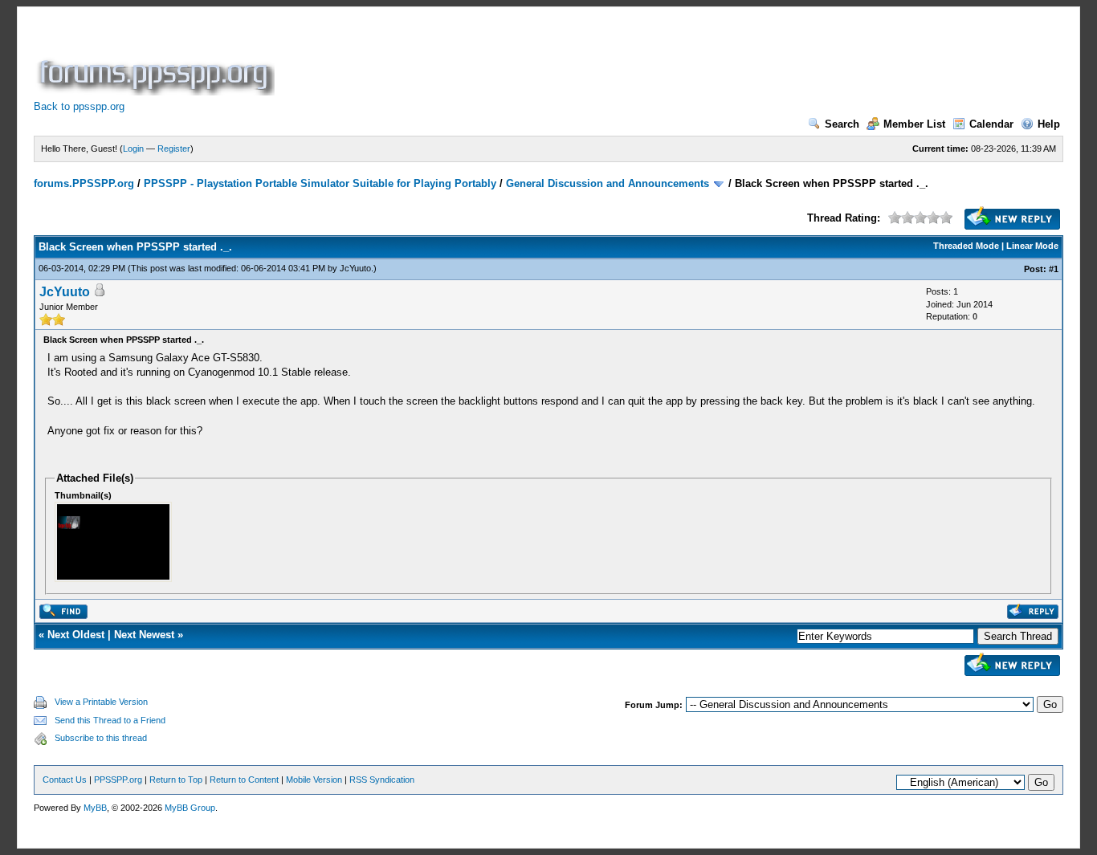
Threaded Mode (966, 245)
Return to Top (175, 779)
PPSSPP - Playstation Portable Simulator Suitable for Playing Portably (320, 183)
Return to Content (244, 779)
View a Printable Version (101, 701)
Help (1049, 124)
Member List (914, 124)
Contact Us (65, 779)
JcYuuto (355, 268)
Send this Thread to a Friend (110, 720)
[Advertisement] (570, 59)
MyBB (95, 807)
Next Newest (144, 635)
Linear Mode (1032, 245)
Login (133, 148)
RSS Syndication (381, 779)
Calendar (991, 124)
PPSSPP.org (118, 779)
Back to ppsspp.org (79, 106)
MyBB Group (190, 807)
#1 (1053, 269)
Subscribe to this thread (101, 738)
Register (173, 148)
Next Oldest (75, 635)
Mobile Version (314, 779)
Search (842, 124)
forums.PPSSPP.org (84, 183)
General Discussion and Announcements (607, 183)
